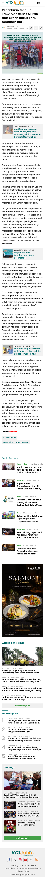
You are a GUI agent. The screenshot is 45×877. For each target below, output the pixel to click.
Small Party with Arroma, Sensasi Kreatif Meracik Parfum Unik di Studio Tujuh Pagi (29, 471)
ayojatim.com (12, 26)
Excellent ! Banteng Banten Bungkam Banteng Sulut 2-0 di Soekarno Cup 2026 (27, 823)
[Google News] (31, 860)
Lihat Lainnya (21, 705)
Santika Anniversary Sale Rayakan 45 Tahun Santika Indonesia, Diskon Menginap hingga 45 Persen (22, 689)
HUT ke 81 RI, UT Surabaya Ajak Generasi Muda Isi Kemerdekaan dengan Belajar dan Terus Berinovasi (24, 757)
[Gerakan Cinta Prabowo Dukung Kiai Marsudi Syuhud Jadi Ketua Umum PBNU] (8, 501)
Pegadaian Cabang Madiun (15, 442)
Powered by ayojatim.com (22, 874)
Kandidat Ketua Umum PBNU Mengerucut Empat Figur (20, 730)
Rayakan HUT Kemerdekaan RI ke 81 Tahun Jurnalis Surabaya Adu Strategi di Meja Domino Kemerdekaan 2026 (29, 490)
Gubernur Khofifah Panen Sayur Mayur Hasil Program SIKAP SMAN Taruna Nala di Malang (29, 520)
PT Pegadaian (9, 438)
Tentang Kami (16, 865)
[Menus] (3, 3)
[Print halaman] (41, 28)
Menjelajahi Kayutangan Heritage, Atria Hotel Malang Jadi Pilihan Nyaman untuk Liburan (20, 671)
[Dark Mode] (38, 3)
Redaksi (13, 431)
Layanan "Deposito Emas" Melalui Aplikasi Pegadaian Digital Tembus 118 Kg (27, 351)
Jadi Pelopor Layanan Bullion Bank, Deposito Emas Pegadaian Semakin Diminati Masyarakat (27, 133)
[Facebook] (9, 860)
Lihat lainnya (22, 838)
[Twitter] (15, 860)
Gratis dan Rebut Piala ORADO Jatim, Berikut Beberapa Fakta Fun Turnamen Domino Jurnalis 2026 (28, 814)
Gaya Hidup (21, 464)
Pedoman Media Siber (29, 868)
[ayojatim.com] (14, 3)
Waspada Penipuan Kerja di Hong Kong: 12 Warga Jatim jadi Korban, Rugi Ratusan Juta (25, 748)
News (18, 496)
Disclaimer (10, 868)
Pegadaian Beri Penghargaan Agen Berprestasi (24, 255)
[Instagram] (20, 860)
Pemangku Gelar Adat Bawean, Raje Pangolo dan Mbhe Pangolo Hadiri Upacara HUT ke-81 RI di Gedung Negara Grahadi (24, 721)
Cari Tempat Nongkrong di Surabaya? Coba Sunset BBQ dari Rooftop (22, 698)
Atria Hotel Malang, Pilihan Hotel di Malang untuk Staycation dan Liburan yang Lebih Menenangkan (21, 680)
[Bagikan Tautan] (31, 28)
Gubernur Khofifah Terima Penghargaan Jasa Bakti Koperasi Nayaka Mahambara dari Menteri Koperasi (29, 553)
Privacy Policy (22, 871)
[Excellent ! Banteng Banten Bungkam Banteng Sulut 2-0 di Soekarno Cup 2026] (10, 826)
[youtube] (25, 860)
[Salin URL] (36, 28)
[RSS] (36, 860)
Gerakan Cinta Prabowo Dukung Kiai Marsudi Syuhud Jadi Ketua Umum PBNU (29, 503)
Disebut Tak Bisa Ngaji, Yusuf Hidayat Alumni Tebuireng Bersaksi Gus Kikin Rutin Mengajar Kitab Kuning (25, 739)
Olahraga (20, 480)
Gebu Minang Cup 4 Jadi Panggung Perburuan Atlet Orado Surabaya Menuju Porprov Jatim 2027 (29, 537)
